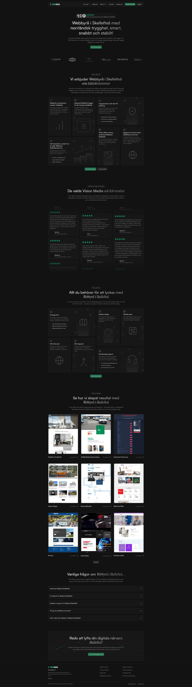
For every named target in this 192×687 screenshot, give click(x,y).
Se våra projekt (102, 169)
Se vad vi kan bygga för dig (96, 654)
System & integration (128, 667)
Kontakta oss (119, 4)
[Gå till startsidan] (53, 667)
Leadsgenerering (127, 673)
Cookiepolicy (141, 683)
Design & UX (103, 673)
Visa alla (96, 562)
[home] (55, 4)
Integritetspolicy (132, 683)
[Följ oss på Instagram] (49, 678)
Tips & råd (111, 4)
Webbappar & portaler (105, 675)
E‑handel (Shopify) (104, 670)
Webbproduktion (104, 667)
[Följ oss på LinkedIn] (51, 678)
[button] (86, 4)
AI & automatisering (127, 670)
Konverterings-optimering (129, 675)
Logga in (139, 4)
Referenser (95, 4)
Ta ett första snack (130, 4)
